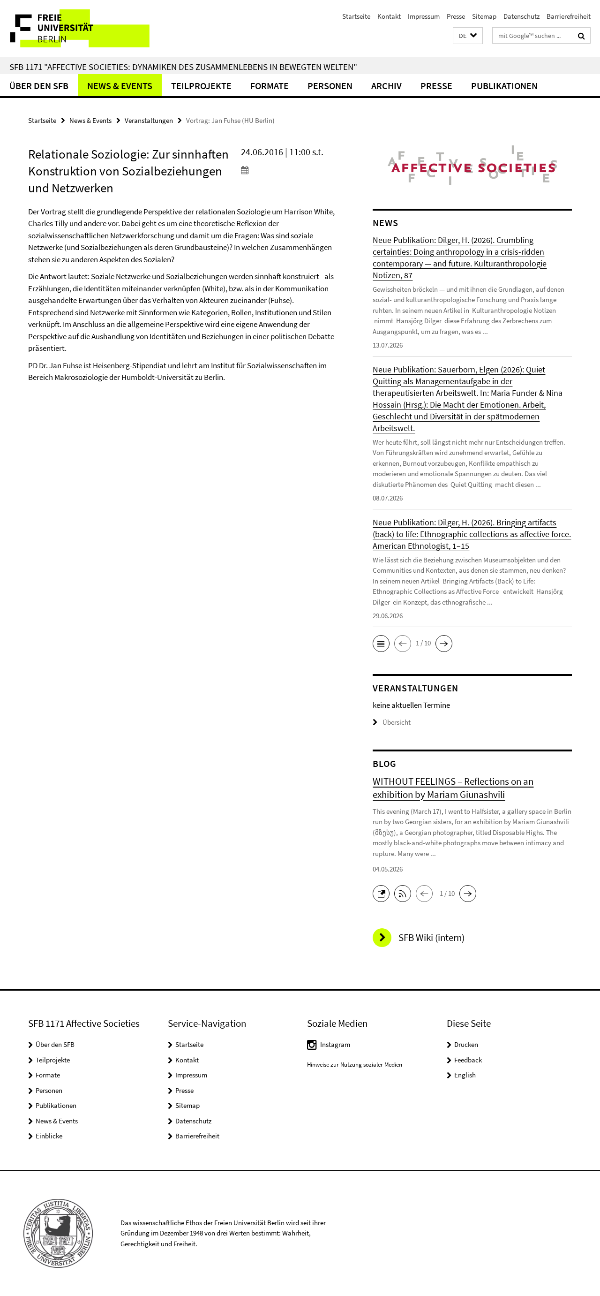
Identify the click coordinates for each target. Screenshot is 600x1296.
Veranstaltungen (149, 120)
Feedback (468, 1059)
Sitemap (484, 16)
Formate (269, 85)
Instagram (335, 1044)
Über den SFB (38, 85)
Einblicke (49, 1135)
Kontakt (389, 16)
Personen (330, 85)
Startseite (356, 16)
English (465, 1074)
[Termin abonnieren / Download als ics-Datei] (290, 169)
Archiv (386, 85)
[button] (468, 36)
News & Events (119, 85)
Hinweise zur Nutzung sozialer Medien (354, 1065)
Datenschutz (521, 16)
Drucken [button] (466, 1044)
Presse (456, 16)
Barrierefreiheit (569, 16)
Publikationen (504, 85)
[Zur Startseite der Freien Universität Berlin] (78, 28)
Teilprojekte (201, 85)
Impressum (424, 16)
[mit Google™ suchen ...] (581, 35)
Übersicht (396, 722)
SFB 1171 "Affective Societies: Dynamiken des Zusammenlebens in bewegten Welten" (183, 66)
